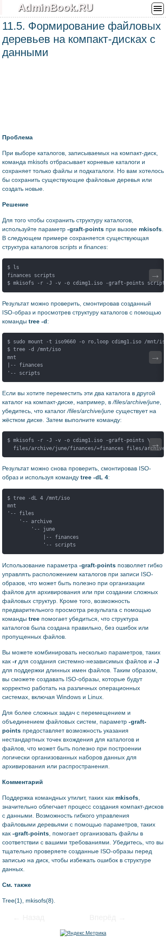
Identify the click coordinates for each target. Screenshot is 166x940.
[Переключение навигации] (158, 9)
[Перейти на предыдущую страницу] (34, 918)
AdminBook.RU (55, 7)
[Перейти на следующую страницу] (102, 918)
